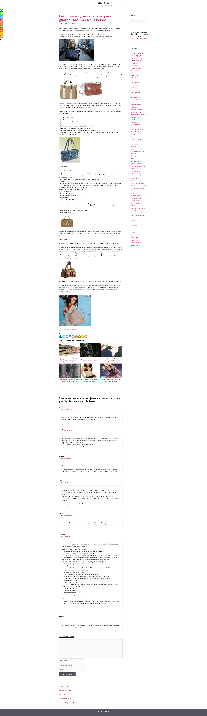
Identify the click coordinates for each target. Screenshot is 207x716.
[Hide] (0, 39)
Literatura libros (136, 161)
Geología (133, 119)
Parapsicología (135, 203)
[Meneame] (76, 336)
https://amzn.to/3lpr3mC (138, 38)
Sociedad (133, 220)
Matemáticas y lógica (137, 163)
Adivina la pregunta (137, 56)
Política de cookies (65, 699)
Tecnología (134, 223)
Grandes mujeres (136, 124)
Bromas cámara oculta (138, 85)
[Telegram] (73, 336)
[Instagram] (70, 336)
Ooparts (133, 193)
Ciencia (133, 90)
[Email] (79, 336)
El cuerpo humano (136, 105)
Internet (133, 147)
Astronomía (134, 75)
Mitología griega (136, 171)
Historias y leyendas (137, 129)
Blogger (133, 80)
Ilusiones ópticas (136, 139)
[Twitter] (66, 336)
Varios (133, 233)
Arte (132, 73)
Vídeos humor (135, 240)
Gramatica (134, 122)
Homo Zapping (135, 132)
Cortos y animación (137, 97)
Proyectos (134, 210)
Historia (133, 127)
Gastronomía (135, 117)
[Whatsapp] (63, 336)
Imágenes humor (136, 142)
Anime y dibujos (136, 61)
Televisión (134, 225)
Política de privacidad (66, 690)
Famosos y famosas (137, 110)
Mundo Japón (135, 178)
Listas (132, 159)
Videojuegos (135, 238)
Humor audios (135, 137)
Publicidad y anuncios (138, 215)
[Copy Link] (82, 336)
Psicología (134, 213)
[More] (85, 336)
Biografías (134, 77)
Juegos (133, 149)
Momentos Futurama (137, 173)
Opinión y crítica (136, 196)
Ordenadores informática (139, 198)
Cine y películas (136, 92)
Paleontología (135, 201)
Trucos (133, 230)
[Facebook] (60, 336)
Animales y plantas (137, 58)
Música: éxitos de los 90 (138, 186)
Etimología (134, 107)
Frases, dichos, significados (139, 114)
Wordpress (134, 245)
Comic (133, 95)
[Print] (1, 30)
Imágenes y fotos (136, 144)
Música (133, 181)
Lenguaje (133, 156)
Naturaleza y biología (137, 188)
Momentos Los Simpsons (139, 176)
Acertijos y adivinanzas (138, 53)
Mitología (134, 168)
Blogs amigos (135, 82)
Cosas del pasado (136, 100)
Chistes (133, 87)
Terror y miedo (135, 228)
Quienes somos (64, 686)
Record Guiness (135, 218)
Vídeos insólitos (136, 242)
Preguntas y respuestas (138, 208)
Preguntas (134, 205)
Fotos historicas (136, 112)
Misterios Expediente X (138, 166)
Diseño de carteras (70, 330)
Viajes (132, 235)
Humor (63, 388)
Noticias (133, 191)
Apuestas (134, 63)
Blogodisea (103, 2)
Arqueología (135, 65)
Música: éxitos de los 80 (138, 183)
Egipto (133, 102)
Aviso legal (62, 694)
